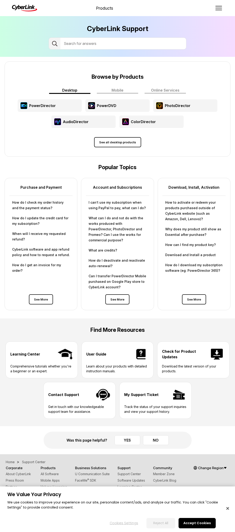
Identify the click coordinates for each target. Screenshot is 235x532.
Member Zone (164, 474)
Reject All (160, 523)
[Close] (228, 508)
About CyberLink (18, 474)
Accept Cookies (197, 523)
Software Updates (131, 480)
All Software (50, 474)
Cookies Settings (124, 523)
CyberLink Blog (164, 480)
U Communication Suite (92, 474)
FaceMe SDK (85, 480)
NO (156, 440)
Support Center (129, 474)
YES (127, 440)
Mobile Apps (50, 480)
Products (104, 8)
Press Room (15, 480)
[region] (117, 509)
